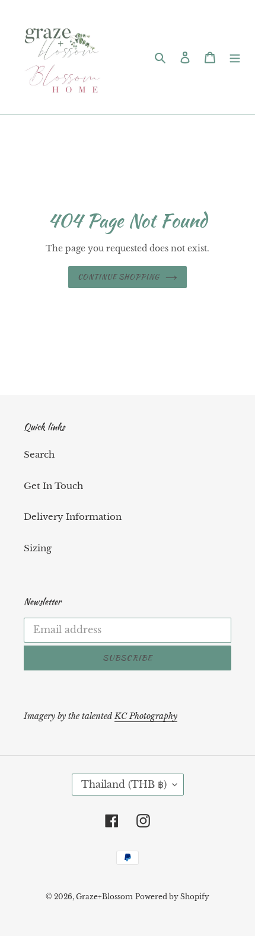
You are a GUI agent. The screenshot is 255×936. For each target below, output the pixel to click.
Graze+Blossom (104, 896)
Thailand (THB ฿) (124, 784)
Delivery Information (73, 516)
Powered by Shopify (172, 896)
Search (39, 454)
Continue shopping (119, 276)
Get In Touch (53, 485)
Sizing (38, 548)
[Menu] (234, 57)
